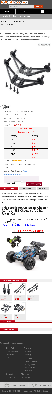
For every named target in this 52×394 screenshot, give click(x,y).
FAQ (8, 357)
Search (39, 6)
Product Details (9, 188)
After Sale (28, 370)
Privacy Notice (30, 365)
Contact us (11, 378)
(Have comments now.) (29, 161)
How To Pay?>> (18, 174)
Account (8, 11)
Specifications (27, 188)
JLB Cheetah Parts (28, 231)
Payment (28, 352)
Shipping (28, 355)
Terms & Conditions (31, 362)
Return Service (30, 367)
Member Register (13, 352)
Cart (25, 11)
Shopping (10, 355)
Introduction (26, 378)
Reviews (43, 188)
